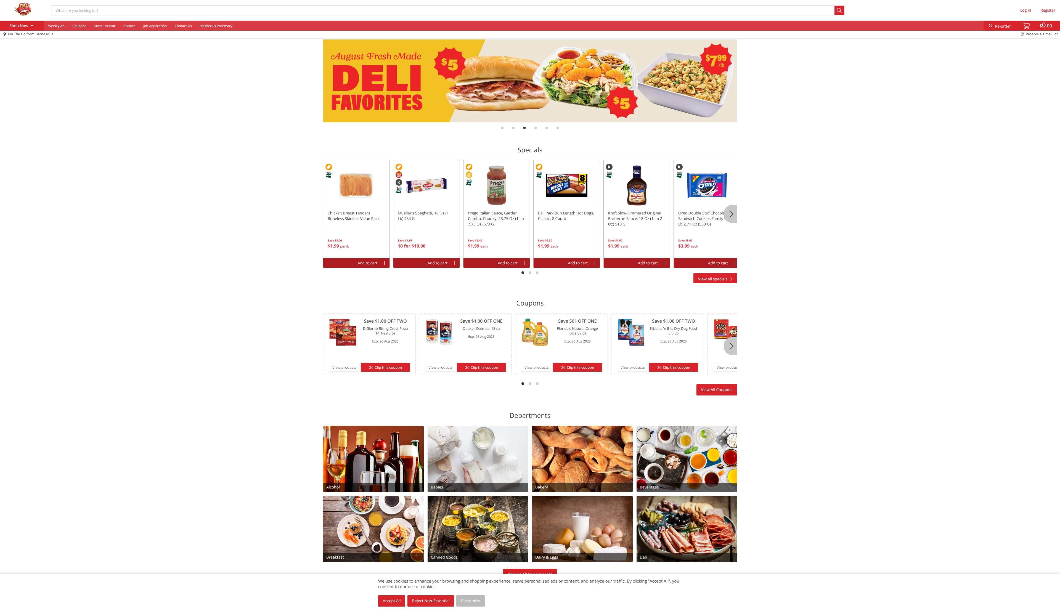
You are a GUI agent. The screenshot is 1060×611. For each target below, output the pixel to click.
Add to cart (367, 263)
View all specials (712, 279)
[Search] (839, 10)
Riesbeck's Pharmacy (216, 25)
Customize (470, 601)
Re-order (1003, 26)
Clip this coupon (388, 367)
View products (344, 367)
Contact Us (183, 25)
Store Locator (104, 25)
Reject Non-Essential (430, 601)
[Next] (730, 214)
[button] (356, 209)
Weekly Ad (56, 25)
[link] (530, 80)
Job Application (155, 25)
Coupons (79, 25)
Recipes (129, 25)
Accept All (392, 601)
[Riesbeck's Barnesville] (23, 10)
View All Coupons (716, 389)
